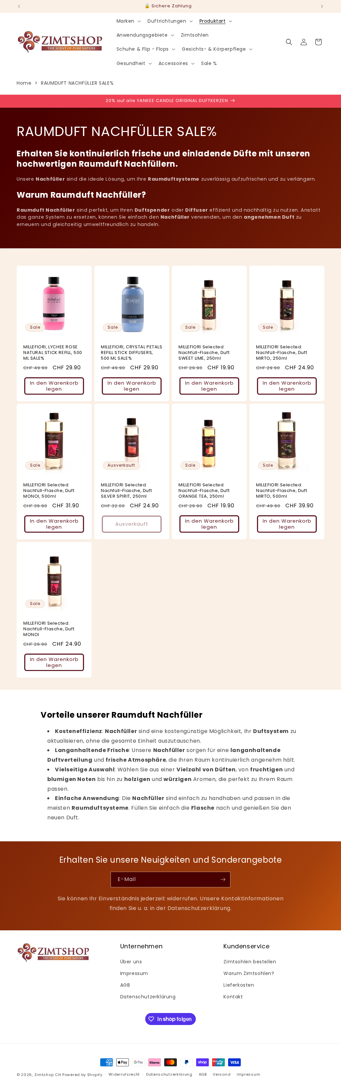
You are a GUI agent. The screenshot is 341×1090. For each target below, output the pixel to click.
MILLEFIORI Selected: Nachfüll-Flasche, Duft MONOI (48, 629)
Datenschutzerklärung (148, 996)
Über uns (131, 961)
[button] (128, 21)
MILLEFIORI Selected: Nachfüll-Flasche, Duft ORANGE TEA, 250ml (203, 490)
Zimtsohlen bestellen (249, 961)
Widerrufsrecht (124, 1074)
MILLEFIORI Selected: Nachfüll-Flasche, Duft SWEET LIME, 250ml (203, 352)
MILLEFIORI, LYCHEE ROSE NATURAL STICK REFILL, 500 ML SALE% (52, 352)
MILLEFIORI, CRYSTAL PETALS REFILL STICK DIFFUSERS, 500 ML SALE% (132, 352)
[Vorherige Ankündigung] (19, 6)
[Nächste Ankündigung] (322, 6)
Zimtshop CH (47, 1074)
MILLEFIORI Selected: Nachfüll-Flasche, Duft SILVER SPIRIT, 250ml (126, 490)
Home (24, 83)
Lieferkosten (238, 985)
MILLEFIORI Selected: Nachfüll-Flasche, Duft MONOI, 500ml (48, 490)
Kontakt (233, 996)
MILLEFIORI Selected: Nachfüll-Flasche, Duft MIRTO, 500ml (281, 490)
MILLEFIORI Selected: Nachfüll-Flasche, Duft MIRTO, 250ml (281, 352)
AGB (125, 985)
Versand (221, 1074)
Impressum (134, 973)
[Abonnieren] (222, 879)
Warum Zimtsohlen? (248, 973)
